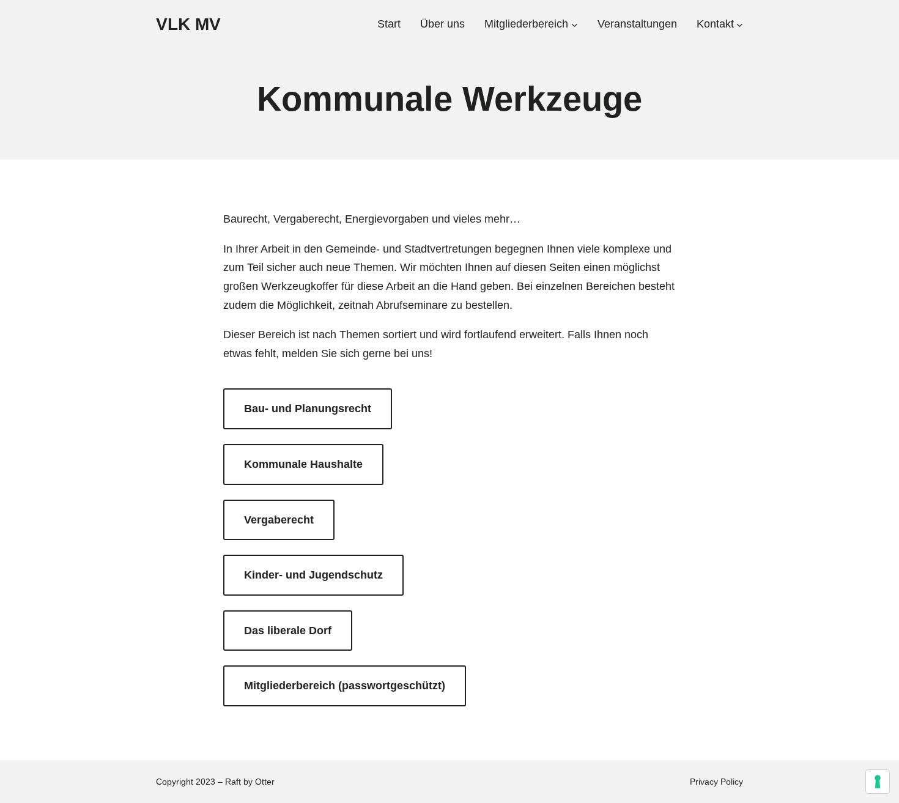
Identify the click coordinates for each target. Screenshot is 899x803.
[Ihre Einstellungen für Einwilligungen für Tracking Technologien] (877, 781)
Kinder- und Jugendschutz (313, 575)
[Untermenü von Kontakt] (739, 24)
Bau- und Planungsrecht (307, 408)
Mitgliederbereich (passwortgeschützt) (344, 685)
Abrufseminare (412, 305)
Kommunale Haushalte (303, 464)
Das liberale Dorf (287, 630)
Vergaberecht (279, 520)
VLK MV (188, 24)
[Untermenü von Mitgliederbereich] (574, 24)
